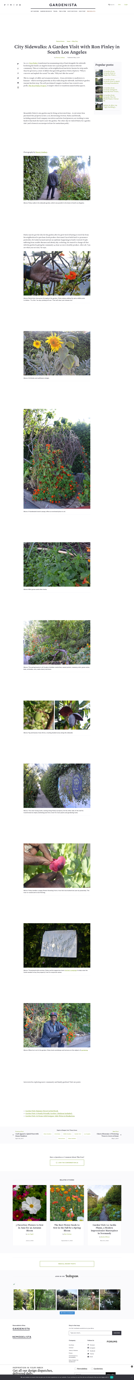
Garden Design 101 (46, 11)
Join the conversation (68, 1162)
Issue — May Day (72, 41)
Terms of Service (73, 1350)
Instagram (92, 1347)
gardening (84, 1050)
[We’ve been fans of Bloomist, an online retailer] (24, 1299)
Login (126, 4)
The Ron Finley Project (37, 86)
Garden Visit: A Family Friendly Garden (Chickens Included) (48, 1113)
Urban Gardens (47, 1133)
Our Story (82, 11)
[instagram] (11, 5)
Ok (111, 1377)
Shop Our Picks (72, 11)
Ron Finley (33, 63)
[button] (111, 5)
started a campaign (71, 970)
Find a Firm (62, 11)
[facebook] (14, 5)
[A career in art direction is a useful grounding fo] (110, 1299)
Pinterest (92, 1345)
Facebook (92, 1350)
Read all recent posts (67, 1263)
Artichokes (57, 1133)
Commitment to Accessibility (73, 1356)
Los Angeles (87, 1133)
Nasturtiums (60, 41)
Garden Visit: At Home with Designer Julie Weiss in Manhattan (49, 1116)
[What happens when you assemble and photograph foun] (45, 1299)
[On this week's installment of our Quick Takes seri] (88, 1299)
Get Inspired (35, 11)
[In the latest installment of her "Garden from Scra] (67, 1299)
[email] (20, 5)
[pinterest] (8, 5)
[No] (132, 1377)
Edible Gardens (67, 1133)
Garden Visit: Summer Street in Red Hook (41, 1111)
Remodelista (91, 11)
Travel (55, 11)
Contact (71, 1347)
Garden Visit (77, 1133)
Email (91, 1356)
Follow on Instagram (68, 1312)
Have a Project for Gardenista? (73, 1361)
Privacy (71, 1353)
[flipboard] (5, 5)
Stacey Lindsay (41, 152)
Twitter (92, 1353)
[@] (18, 1285)
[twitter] (17, 5)
